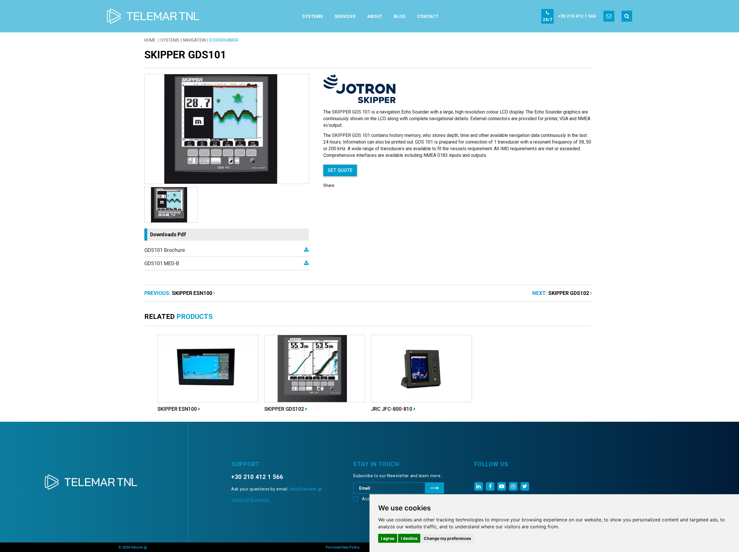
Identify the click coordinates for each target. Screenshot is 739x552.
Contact (427, 16)
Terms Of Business (250, 499)
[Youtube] (501, 486)
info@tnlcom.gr (306, 489)
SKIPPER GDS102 (569, 293)
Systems (312, 16)
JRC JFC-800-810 (391, 409)
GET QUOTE (340, 170)
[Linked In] (478, 486)
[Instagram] (513, 486)
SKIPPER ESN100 (192, 293)
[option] (227, 129)
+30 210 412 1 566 (577, 16)
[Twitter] (524, 486)
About (374, 16)
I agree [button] (387, 538)
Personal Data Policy (342, 547)
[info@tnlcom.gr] (608, 16)
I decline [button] (409, 538)
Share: (329, 185)
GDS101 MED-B (161, 263)
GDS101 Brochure (164, 250)
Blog (400, 16)
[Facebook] (490, 486)
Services (345, 16)
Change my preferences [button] (447, 538)
